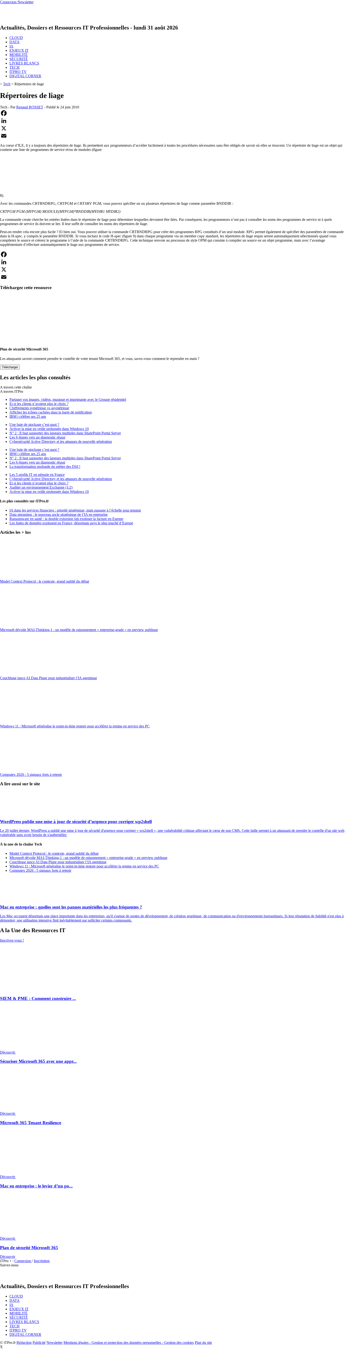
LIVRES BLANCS (24, 63)
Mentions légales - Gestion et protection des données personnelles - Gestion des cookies (128, 1343)
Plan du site (203, 1343)
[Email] (173, 136)
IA (11, 46)
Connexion (23, 1261)
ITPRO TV (18, 72)
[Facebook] (173, 113)
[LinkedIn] (173, 120)
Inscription (42, 1261)
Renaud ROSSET (29, 107)
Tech (6, 84)
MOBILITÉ (18, 55)
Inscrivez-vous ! (12, 940)
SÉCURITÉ (18, 59)
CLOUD (16, 38)
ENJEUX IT (19, 50)
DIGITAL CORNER (25, 76)
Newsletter (55, 1343)
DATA (14, 42)
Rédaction (24, 1343)
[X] (173, 128)
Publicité (39, 1343)
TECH (14, 67)
